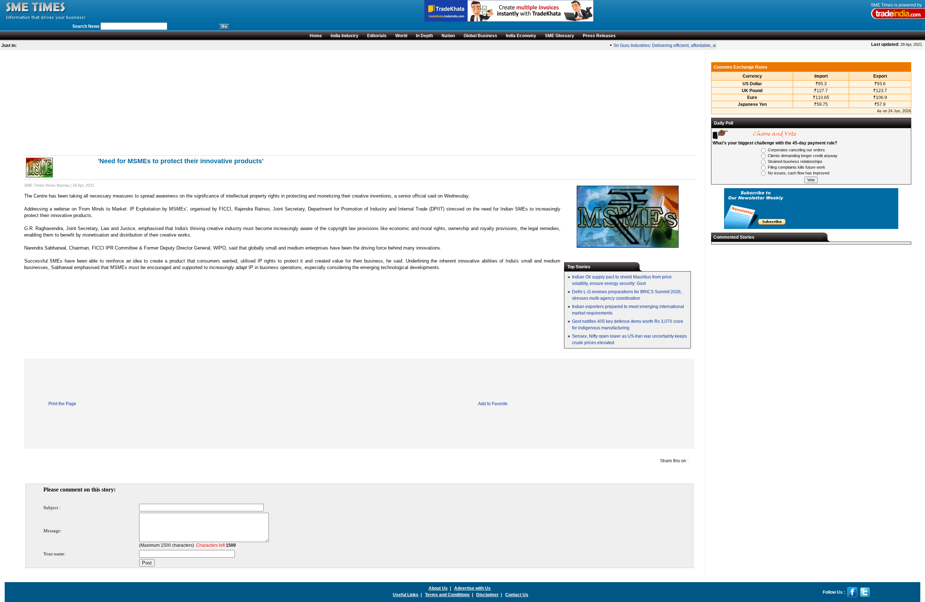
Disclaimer (487, 594)
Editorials (377, 35)
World (401, 35)
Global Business (480, 35)
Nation (448, 35)
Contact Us (516, 594)
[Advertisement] (241, 102)
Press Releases (599, 35)
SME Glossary (559, 35)
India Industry (344, 35)
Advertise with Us (472, 588)
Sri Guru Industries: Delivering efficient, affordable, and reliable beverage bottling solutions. (697, 45)
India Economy (521, 35)
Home (316, 35)
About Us (438, 588)
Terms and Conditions (447, 594)
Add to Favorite (493, 403)
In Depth (424, 35)
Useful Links (405, 594)
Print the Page (62, 403)
